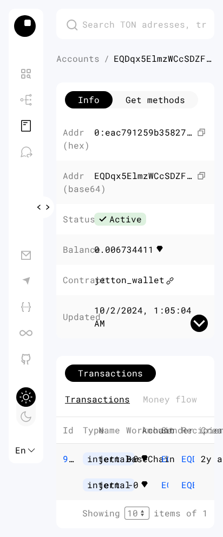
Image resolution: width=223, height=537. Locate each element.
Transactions (97, 399)
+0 (145, 458)
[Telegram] (26, 281)
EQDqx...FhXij (164, 484)
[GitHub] (26, 359)
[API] (26, 307)
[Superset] (26, 333)
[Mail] (26, 255)
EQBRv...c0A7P (184, 484)
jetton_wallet (129, 279)
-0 (145, 484)
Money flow (170, 399)
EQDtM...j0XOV (164, 458)
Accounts (78, 58)
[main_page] (26, 26)
